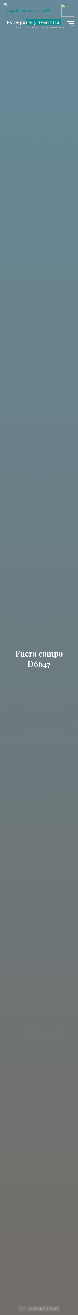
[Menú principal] (70, 23)
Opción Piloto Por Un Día (43, 1308)
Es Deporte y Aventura (33, 22)
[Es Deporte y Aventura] (27, 8)
